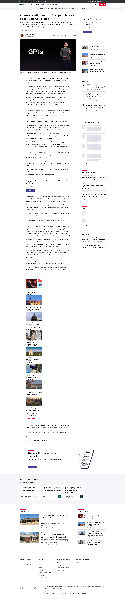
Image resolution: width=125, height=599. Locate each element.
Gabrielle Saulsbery (29, 34)
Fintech (84, 8)
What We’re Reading (43, 577)
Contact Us (40, 567)
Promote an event (90, 226)
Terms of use (54, 593)
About (39, 562)
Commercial (42, 8)
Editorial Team (41, 565)
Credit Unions (53, 8)
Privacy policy (46, 593)
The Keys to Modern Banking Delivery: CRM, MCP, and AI (95, 87)
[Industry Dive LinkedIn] (21, 564)
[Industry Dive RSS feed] (30, 564)
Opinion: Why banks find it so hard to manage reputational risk (94, 195)
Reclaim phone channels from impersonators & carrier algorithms (93, 238)
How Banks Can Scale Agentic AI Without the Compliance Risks (95, 107)
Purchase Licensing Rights (44, 572)
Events (47, 4)
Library (42, 4)
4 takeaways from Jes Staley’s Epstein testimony (96, 63)
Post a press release (91, 163)
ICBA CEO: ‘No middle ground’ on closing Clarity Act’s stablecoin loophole (95, 533)
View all (83, 114)
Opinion (38, 4)
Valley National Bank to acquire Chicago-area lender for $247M (94, 542)
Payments (60, 8)
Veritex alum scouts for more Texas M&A (54, 516)
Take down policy (63, 593)
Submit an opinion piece (63, 567)
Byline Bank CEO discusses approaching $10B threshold (53, 535)
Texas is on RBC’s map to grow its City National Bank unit (94, 178)
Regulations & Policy (69, 8)
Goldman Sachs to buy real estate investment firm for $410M (97, 48)
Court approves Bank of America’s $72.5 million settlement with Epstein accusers (94, 186)
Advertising (59, 562)
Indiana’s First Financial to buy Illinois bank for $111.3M (97, 55)
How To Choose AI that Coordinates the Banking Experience (94, 96)
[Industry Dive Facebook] (24, 564)
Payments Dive (43, 1)
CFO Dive (37, 1)
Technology (78, 8)
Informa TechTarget (68, 586)
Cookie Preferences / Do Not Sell (77, 593)
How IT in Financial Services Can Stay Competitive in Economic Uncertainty (94, 246)
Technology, (39, 440)
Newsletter (40, 570)
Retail (47, 8)
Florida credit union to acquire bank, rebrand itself (97, 71)
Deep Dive (31, 4)
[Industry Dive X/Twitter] (27, 564)
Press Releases (53, 4)
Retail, (34, 440)
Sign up (103, 4)
